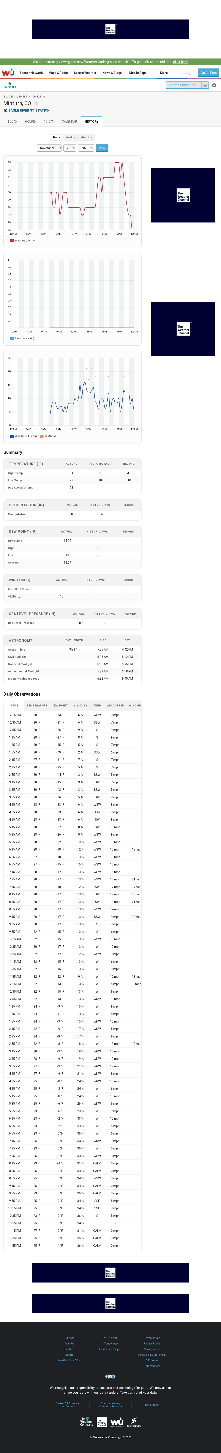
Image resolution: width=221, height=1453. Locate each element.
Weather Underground (116, 1422)
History (91, 121)
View (102, 148)
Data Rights (152, 1404)
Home (8, 72)
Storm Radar (134, 1422)
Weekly (70, 137)
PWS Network (110, 1337)
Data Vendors (152, 1366)
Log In (189, 73)
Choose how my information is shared (110, 1405)
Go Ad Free (208, 73)
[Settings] (214, 85)
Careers (69, 1354)
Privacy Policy (152, 1343)
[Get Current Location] (205, 85)
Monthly (86, 137)
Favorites (9, 87)
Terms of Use (152, 1337)
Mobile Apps (138, 73)
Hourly (30, 121)
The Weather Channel (102, 1422)
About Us (69, 1343)
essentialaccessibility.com (110, 1376)
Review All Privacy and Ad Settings (69, 1405)
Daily (56, 137)
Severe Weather (85, 73)
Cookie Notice (152, 1349)
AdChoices (152, 1360)
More (164, 73)
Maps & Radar (58, 73)
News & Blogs (112, 73)
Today (12, 121)
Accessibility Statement (152, 1354)
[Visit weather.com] (110, 29)
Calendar (69, 121)
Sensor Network (31, 73)
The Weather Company (86, 1422)
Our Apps (69, 1337)
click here (180, 62)
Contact (69, 1349)
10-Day (49, 121)
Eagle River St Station (29, 110)
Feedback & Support (110, 1349)
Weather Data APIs (69, 1360)
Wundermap (110, 1343)
